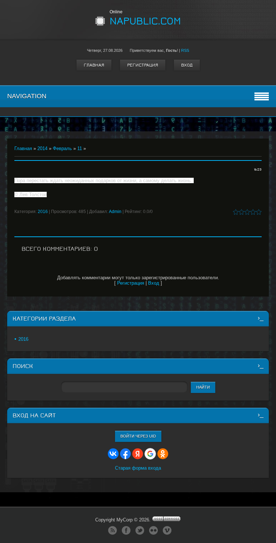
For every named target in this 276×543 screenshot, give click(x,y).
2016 (43, 211)
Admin (115, 211)
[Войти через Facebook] (125, 453)
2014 (42, 148)
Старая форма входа (138, 468)
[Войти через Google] (150, 454)
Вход (187, 65)
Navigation (26, 96)
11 (79, 148)
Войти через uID (138, 436)
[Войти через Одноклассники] (162, 453)
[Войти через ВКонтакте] (113, 453)
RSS (185, 50)
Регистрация (142, 65)
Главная (94, 65)
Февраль (62, 148)
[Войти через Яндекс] (137, 453)
